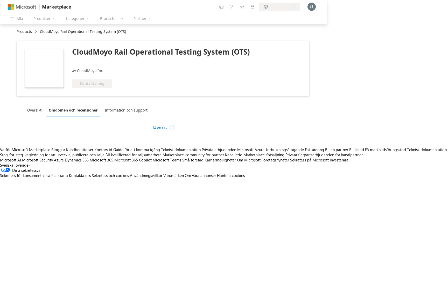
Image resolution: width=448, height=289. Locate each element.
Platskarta (59, 175)
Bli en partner (336, 149)
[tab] (35, 110)
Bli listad (356, 149)
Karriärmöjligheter (220, 159)
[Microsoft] (22, 7)
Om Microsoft (249, 159)
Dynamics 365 (77, 159)
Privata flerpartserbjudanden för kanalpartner (324, 154)
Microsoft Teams (167, 159)
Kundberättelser (79, 149)
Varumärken (173, 175)
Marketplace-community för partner (193, 154)
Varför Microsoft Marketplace (25, 149)
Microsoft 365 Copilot (133, 159)
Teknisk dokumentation (181, 149)
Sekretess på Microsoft (309, 159)
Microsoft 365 (101, 159)
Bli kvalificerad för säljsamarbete (134, 154)
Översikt (34, 110)
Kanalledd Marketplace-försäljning (254, 154)
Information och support (126, 110)
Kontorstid (103, 149)
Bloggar (58, 149)
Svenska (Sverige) (15, 165)
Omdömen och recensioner (73, 110)
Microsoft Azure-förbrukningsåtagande (271, 149)
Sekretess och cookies (110, 175)
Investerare (339, 159)
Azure (59, 159)
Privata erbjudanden (219, 149)
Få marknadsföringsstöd (385, 149)
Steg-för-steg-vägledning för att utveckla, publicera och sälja (52, 154)
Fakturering (314, 149)
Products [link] (24, 31)
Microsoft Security (37, 159)
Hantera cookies (231, 175)
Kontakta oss (80, 175)
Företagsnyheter (275, 159)
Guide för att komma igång (136, 149)
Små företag (193, 159)
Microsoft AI (10, 159)
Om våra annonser (200, 175)
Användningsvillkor (146, 175)
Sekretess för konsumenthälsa (25, 175)
